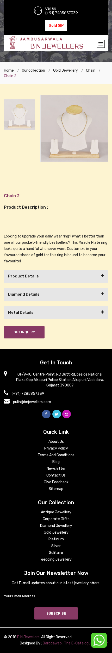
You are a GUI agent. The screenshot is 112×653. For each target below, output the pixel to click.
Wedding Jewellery (56, 559)
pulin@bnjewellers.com (32, 402)
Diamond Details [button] (24, 294)
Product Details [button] (23, 276)
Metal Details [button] (21, 312)
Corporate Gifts (56, 519)
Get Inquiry (24, 332)
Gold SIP (56, 25)
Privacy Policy (56, 448)
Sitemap (56, 489)
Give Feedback (56, 482)
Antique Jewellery (56, 512)
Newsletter (56, 468)
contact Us (56, 475)
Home (9, 70)
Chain (90, 70)
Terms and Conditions (56, 455)
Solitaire (56, 552)
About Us (56, 441)
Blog (56, 462)
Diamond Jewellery (56, 525)
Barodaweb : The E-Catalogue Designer (75, 643)
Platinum (56, 539)
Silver (56, 546)
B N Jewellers (28, 637)
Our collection (33, 70)
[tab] (56, 276)
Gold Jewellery (65, 70)
